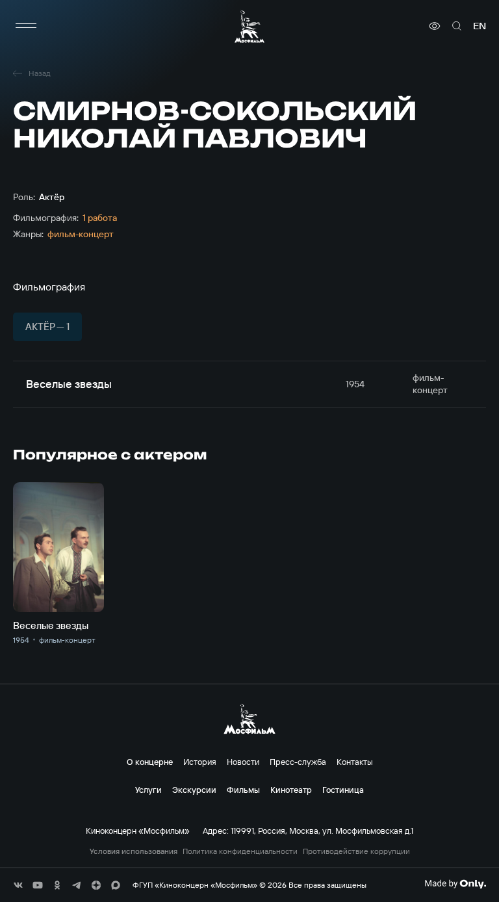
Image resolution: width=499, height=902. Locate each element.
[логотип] (249, 26)
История (199, 761)
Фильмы (243, 789)
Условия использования (133, 851)
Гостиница (343, 789)
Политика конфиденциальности (240, 851)
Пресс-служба (298, 761)
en (479, 26)
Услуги (148, 789)
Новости (243, 761)
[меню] (26, 26)
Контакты (355, 761)
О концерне (150, 761)
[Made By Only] (455, 884)
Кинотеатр (291, 789)
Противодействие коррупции (356, 851)
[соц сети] (18, 885)
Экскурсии (194, 789)
